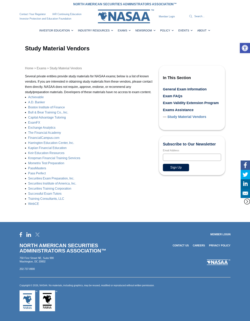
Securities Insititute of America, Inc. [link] (52, 183)
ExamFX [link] (34, 122)
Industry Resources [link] (94, 30)
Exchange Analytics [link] (41, 127)
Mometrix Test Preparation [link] (46, 163)
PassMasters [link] (37, 168)
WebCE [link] (33, 203)
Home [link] (29, 68)
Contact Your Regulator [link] (33, 14)
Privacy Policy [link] (219, 245)
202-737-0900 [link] (27, 269)
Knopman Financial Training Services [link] (54, 158)
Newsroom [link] (143, 30)
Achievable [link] (36, 97)
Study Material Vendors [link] (186, 117)
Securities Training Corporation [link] (49, 188)
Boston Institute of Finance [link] (46, 107)
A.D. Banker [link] (36, 102)
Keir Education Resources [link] (46, 153)
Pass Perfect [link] (37, 173)
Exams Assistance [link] (178, 110)
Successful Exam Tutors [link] (45, 193)
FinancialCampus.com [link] (43, 137)
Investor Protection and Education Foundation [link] (45, 18)
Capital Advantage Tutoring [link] (47, 117)
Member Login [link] (167, 16)
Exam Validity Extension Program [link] (191, 103)
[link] (245, 48)
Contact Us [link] (181, 245)
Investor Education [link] (54, 30)
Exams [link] (122, 30)
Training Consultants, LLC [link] (46, 198)
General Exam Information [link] (185, 89)
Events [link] (183, 30)
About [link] (202, 30)
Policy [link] (165, 30)
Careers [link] (199, 245)
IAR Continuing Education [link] (66, 14)
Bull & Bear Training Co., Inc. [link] (48, 112)
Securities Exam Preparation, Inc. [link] (51, 178)
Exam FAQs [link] (172, 96)
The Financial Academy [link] (45, 132)
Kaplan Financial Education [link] (47, 148)
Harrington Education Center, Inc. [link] (51, 142)
